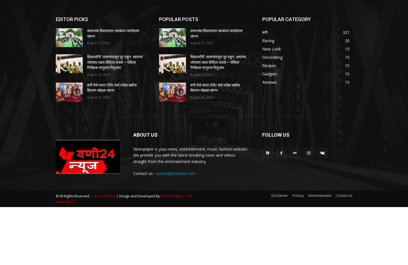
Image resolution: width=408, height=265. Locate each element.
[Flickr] (294, 152)
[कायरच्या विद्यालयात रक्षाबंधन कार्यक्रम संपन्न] (69, 37)
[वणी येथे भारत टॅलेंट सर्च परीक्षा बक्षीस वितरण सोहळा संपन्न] (69, 92)
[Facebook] (281, 152)
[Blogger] (267, 152)
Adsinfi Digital (172, 196)
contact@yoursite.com (175, 173)
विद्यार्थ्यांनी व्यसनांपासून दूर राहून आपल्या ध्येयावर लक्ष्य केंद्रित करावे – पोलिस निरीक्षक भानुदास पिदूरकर (115, 62)
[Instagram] (308, 152)
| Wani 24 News (103, 196)
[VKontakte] (322, 152)
